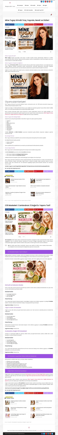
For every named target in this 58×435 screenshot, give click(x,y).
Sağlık (45, 5)
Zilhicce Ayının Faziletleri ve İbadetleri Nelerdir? (40, 185)
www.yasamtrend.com (40, 430)
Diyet (39, 5)
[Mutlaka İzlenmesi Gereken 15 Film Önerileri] (7, 180)
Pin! (37, 209)
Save (36, 24)
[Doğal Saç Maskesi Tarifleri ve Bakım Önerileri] (7, 402)
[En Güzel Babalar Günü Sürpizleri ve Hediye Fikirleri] (32, 180)
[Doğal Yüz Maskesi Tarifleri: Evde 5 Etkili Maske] (32, 402)
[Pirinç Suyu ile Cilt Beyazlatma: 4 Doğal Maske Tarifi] (7, 409)
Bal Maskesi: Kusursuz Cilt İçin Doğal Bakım (36, 374)
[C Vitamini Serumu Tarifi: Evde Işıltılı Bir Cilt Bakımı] (32, 409)
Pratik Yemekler (29, 10)
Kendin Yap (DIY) (40, 10)
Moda (27, 5)
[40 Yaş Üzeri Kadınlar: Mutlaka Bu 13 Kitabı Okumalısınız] (32, 194)
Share (9, 24)
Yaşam (20, 10)
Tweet (19, 24)
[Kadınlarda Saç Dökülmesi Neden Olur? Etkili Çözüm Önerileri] (32, 415)
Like (25, 51)
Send (47, 24)
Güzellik (33, 5)
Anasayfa (20, 5)
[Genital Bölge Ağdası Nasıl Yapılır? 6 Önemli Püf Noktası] (7, 415)
